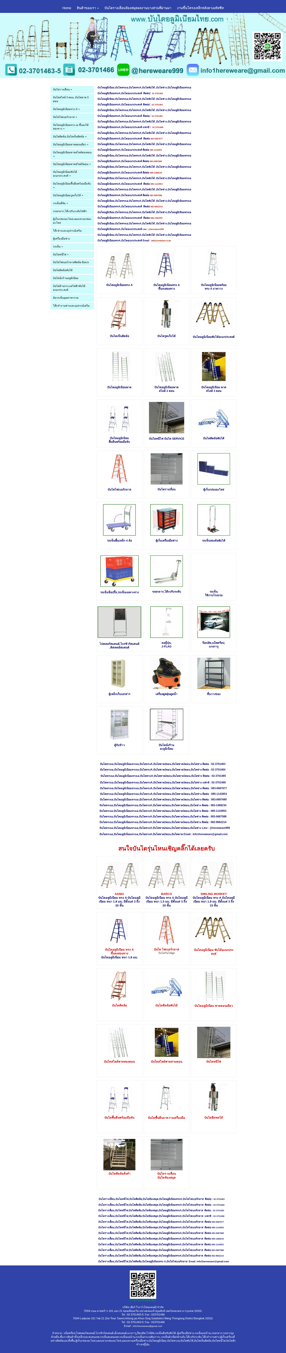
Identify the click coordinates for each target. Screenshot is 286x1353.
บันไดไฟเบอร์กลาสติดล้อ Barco (71, 262)
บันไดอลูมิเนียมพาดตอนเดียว (70, 144)
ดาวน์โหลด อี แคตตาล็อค (143, 1300)
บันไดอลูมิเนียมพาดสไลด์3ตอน (71, 164)
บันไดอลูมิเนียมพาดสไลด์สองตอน (72, 152)
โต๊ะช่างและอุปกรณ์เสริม (67, 230)
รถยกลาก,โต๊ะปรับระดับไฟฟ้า (70, 211)
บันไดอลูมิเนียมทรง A (65, 109)
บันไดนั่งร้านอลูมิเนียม (65, 278)
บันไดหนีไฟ (60, 254)
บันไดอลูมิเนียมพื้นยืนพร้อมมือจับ (72, 183)
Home (66, 8)
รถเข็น (57, 246)
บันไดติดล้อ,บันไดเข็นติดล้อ (69, 136)
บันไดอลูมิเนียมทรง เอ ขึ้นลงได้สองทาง (71, 127)
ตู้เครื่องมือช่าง (61, 238)
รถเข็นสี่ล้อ (59, 203)
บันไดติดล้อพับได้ (62, 270)
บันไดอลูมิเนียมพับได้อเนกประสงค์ (65, 173)
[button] (21, 45)
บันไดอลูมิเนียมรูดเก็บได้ (67, 195)
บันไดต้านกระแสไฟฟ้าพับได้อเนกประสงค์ (69, 288)
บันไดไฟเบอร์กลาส (64, 117)
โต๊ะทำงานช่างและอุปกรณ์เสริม (71, 305)
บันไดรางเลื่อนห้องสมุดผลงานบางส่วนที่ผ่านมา (137, 8)
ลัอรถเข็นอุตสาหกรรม (66, 297)
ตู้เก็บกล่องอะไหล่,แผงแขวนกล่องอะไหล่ (72, 221)
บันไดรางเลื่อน (61, 89)
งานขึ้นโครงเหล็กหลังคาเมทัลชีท (200, 8)
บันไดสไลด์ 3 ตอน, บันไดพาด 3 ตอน (71, 99)
